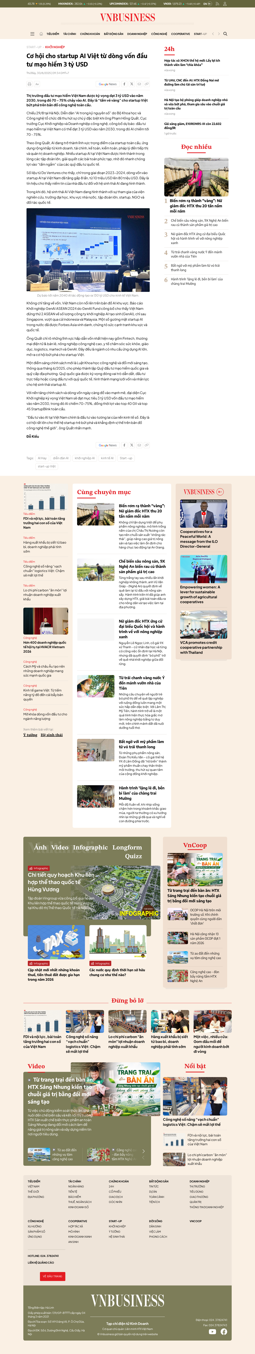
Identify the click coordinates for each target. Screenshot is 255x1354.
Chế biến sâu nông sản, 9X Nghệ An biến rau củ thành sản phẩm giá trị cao (199, 222)
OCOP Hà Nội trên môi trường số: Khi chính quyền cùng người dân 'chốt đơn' (206, 916)
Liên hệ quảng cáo (41, 1262)
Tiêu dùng (196, 1191)
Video (60, 848)
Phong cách (158, 1236)
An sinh (73, 1241)
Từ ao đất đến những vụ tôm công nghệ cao (205, 955)
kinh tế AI (107, 458)
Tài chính (69, 33)
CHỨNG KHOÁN (119, 1181)
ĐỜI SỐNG (155, 1221)
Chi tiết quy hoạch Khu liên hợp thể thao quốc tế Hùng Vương (61, 881)
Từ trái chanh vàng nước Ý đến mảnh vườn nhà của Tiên (196, 254)
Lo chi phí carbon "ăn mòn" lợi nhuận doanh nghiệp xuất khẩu (45, 594)
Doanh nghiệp (137, 33)
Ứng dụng (35, 1236)
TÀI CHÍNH (74, 1181)
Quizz (133, 856)
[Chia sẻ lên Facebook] (124, 84)
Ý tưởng (30, 735)
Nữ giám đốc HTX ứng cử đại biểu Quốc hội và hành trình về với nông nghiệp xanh (198, 238)
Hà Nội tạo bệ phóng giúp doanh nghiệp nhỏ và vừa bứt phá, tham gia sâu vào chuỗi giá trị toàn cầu (196, 104)
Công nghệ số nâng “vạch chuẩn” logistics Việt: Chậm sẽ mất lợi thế (43, 570)
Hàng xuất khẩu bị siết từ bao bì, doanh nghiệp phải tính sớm (44, 546)
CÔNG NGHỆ (36, 1221)
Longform (127, 848)
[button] (144, 1151)
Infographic (90, 848)
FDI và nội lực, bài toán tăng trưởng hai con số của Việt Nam (44, 522)
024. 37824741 (49, 1255)
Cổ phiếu (115, 1191)
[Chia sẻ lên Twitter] (132, 84)
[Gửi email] (139, 84)
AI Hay (42, 458)
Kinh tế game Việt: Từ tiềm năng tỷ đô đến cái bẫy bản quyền (43, 694)
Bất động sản (113, 33)
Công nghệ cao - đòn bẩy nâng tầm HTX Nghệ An (204, 976)
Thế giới (33, 1191)
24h (111, 1186)
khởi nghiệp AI (85, 458)
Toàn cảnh (156, 1196)
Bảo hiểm (74, 1196)
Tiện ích (154, 1201)
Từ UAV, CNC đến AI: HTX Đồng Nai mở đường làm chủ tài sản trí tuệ (191, 82)
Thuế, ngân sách (79, 1201)
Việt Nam (33, 1186)
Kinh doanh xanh (80, 1236)
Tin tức (154, 1186)
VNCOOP (196, 1221)
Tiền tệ (72, 1191)
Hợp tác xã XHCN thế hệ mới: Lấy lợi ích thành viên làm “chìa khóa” (192, 62)
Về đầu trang (52, 1276)
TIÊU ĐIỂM (34, 1181)
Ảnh (40, 848)
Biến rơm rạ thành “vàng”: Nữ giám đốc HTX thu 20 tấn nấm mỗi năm (196, 205)
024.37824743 (218, 1325)
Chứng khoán (90, 33)
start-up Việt (47, 466)
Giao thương (199, 1196)
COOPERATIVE (77, 1221)
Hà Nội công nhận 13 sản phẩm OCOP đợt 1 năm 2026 (205, 938)
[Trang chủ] (41, 34)
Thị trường (197, 1186)
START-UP (115, 1221)
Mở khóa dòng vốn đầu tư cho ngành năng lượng (45, 716)
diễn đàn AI (61, 458)
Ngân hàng (76, 1186)
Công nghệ (159, 33)
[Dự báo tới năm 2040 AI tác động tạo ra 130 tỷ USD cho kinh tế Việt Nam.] (88, 210)
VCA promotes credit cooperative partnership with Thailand (201, 647)
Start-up (34, 47)
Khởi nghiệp (55, 47)
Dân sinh (155, 1226)
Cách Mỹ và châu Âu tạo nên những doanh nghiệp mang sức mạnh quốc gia (44, 670)
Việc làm (155, 1231)
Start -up (126, 458)
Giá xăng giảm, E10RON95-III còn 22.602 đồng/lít (192, 126)
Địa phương (36, 1196)
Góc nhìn (115, 1201)
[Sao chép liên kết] (147, 84)
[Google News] (108, 84)
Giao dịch (116, 1196)
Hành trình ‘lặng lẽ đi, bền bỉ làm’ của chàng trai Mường (141, 793)
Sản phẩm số (36, 1231)
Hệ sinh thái (52, 735)
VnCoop (195, 845)
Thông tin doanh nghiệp (207, 1207)
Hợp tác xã (75, 1226)
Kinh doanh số (78, 1207)
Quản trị (195, 1201)
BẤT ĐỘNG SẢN (158, 1181)
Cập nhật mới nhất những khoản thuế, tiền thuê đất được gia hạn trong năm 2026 (54, 974)
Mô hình (74, 1231)
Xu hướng (35, 1226)
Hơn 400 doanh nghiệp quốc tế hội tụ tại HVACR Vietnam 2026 (44, 646)
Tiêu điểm (53, 33)
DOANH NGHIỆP (199, 1181)
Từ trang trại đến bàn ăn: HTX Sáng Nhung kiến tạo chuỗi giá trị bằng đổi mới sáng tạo (194, 895)
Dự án (153, 1191)
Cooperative (180, 33)
